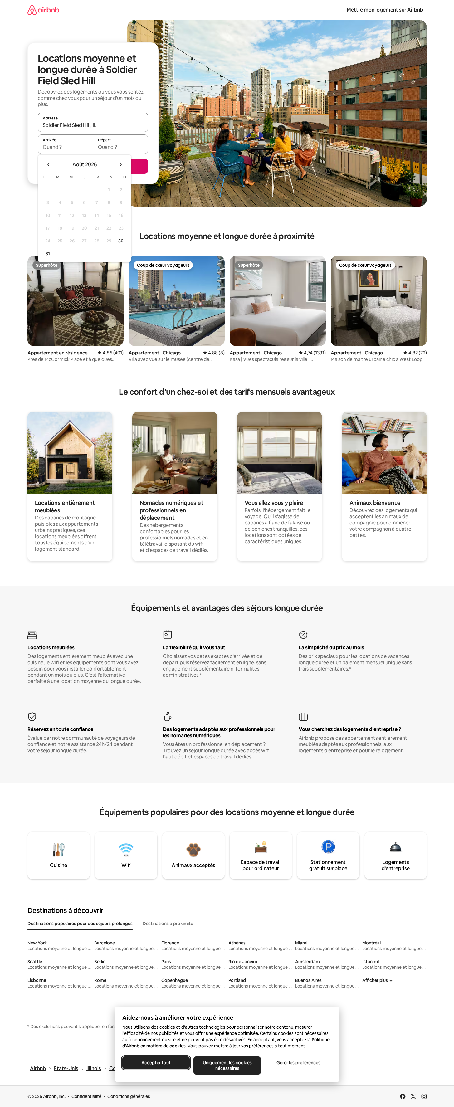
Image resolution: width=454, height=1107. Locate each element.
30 (121, 241)
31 (48, 253)
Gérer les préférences (298, 1063)
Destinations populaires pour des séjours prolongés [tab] (80, 923)
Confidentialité (86, 1096)
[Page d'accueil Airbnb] (43, 10)
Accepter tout (156, 1063)
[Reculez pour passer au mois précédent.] (49, 165)
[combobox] (93, 125)
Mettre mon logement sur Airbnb (385, 10)
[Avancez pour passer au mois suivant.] (120, 165)
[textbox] (65, 147)
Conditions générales (128, 1096)
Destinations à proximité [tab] (168, 923)
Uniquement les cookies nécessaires (227, 1065)
